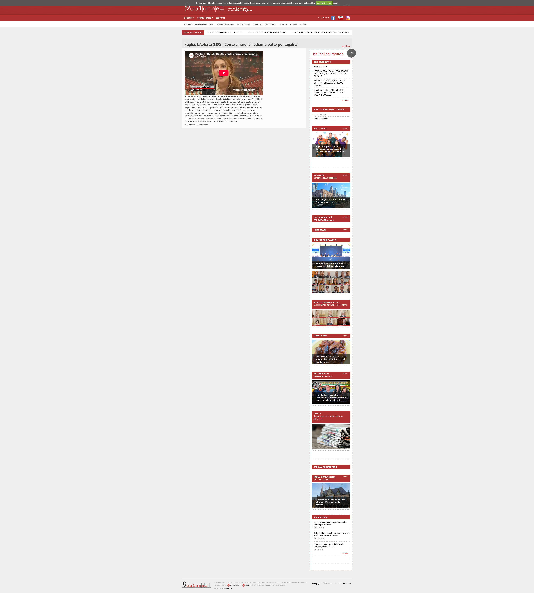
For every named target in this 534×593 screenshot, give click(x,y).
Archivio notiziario (321, 119)
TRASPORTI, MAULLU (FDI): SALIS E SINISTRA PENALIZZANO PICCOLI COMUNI (329, 83)
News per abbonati (193, 32)
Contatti (220, 17)
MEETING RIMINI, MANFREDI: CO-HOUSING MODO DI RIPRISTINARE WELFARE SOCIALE (329, 92)
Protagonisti (271, 24)
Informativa (347, 583)
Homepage (316, 583)
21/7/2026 (319, 528)
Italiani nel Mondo (225, 24)
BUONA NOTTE (320, 67)
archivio (346, 46)
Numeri (293, 24)
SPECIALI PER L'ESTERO (325, 466)
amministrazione (235, 585)
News (212, 24)
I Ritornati (257, 24)
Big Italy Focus (243, 24)
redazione (248, 585)
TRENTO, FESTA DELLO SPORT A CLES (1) (226, 32)
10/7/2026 (319, 539)
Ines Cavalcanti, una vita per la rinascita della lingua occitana (330, 523)
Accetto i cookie (324, 3)
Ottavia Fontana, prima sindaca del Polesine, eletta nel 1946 (328, 545)
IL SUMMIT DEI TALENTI (325, 239)
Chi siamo (327, 583)
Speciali (303, 24)
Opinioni (283, 24)
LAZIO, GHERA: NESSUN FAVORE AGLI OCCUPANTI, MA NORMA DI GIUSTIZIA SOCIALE (288, 32)
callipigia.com (227, 588)
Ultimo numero (320, 114)
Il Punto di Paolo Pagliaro (195, 24)
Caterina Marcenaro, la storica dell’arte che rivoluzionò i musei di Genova (332, 534)
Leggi (335, 3)
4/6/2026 (318, 550)
